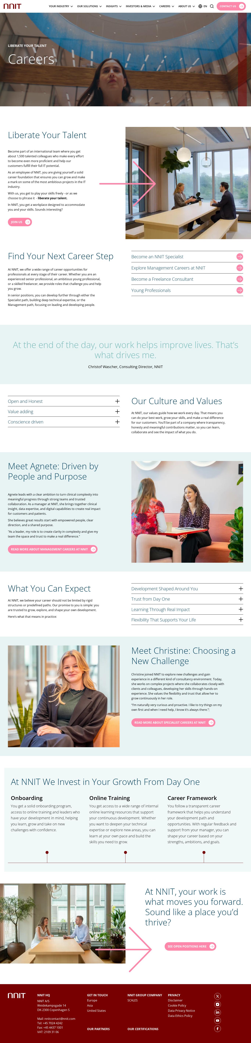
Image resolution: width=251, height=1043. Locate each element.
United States (96, 1011)
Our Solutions (87, 6)
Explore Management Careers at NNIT (168, 268)
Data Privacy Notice (181, 1011)
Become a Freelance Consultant (162, 279)
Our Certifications (143, 1029)
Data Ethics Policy (180, 1016)
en (205, 6)
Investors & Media (138, 6)
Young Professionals (151, 290)
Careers (164, 6)
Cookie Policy (177, 1005)
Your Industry (59, 6)
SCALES (133, 1000)
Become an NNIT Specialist (157, 256)
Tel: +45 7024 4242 (49, 1023)
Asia (90, 1005)
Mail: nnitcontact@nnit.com (56, 1019)
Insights (112, 6)
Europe (92, 1000)
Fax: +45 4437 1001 (50, 1028)
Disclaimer (175, 1000)
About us (184, 6)
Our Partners (98, 1029)
